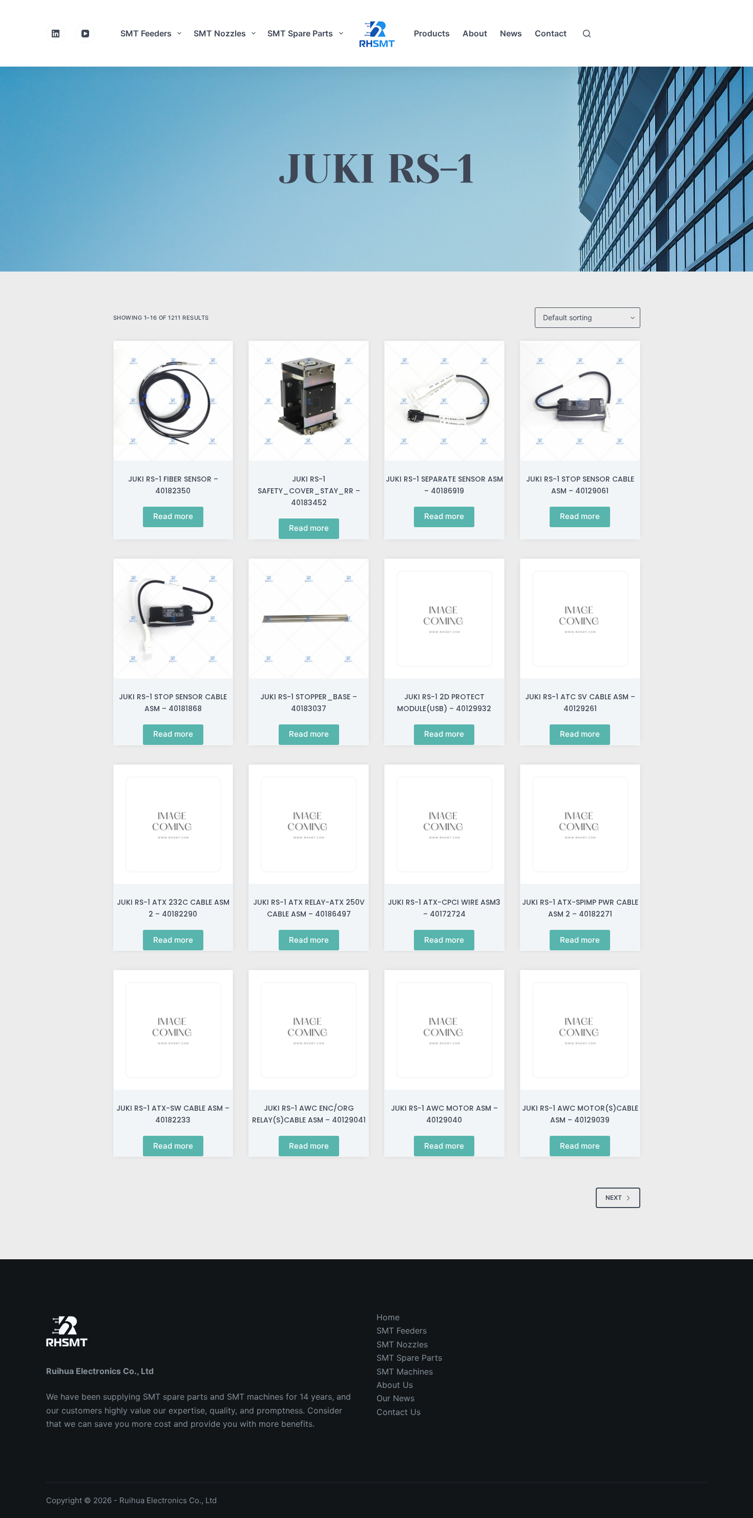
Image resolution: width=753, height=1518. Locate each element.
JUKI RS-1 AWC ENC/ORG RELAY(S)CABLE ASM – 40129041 (309, 1114)
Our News (395, 1398)
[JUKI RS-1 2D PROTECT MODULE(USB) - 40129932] (444, 618)
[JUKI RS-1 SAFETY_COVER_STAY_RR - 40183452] (308, 401)
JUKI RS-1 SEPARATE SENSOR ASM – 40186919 (444, 485)
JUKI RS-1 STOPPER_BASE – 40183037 (308, 703)
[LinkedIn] (56, 33)
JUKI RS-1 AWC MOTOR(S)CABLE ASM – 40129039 (580, 1114)
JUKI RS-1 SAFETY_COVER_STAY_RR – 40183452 (309, 491)
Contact (551, 33)
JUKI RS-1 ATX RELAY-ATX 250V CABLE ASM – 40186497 (309, 908)
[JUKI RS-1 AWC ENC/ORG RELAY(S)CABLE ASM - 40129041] (308, 1030)
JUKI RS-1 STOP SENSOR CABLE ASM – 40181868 (173, 703)
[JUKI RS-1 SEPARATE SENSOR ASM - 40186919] (444, 401)
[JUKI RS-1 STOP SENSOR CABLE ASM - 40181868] (173, 618)
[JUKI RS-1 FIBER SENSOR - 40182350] (173, 401)
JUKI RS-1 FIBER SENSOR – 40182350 (173, 485)
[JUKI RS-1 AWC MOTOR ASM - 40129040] (444, 1030)
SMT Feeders (146, 33)
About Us (394, 1385)
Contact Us (398, 1412)
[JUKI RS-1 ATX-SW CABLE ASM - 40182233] (173, 1030)
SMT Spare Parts (300, 33)
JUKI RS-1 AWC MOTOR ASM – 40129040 (444, 1114)
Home (388, 1317)
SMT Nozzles (220, 33)
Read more (173, 516)
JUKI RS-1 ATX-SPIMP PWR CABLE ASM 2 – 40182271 (580, 908)
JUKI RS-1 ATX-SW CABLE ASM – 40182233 (172, 1114)
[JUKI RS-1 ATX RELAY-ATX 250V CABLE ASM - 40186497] (308, 824)
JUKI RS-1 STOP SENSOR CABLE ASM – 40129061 (580, 485)
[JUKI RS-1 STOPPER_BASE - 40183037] (308, 618)
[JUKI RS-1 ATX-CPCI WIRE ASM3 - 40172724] (444, 824)
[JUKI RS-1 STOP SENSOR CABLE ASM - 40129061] (580, 401)
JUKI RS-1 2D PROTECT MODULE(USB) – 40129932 (444, 703)
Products (432, 33)
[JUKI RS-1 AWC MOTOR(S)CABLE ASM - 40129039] (580, 1030)
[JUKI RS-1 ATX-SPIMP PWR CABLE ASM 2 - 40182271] (580, 824)
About (475, 33)
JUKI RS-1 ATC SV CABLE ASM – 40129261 (580, 703)
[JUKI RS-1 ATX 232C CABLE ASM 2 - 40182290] (173, 824)
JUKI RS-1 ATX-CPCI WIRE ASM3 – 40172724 (444, 908)
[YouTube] (85, 33)
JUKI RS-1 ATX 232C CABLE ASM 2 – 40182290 (173, 908)
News (511, 33)
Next (613, 1197)
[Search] (587, 33)
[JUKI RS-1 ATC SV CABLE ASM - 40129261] (580, 618)
